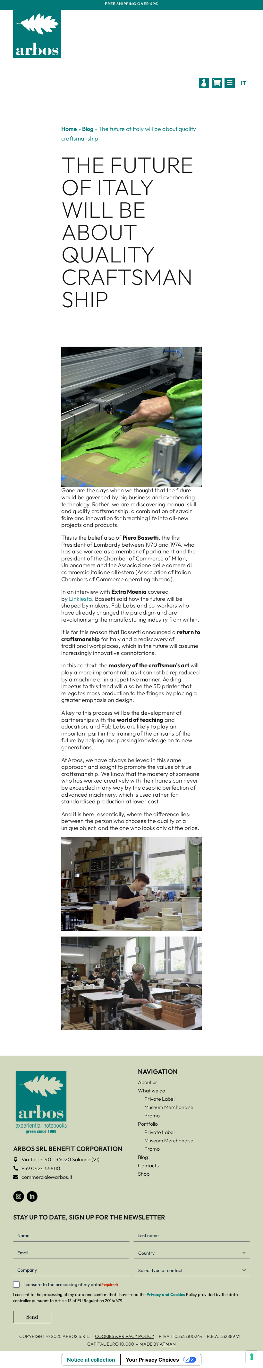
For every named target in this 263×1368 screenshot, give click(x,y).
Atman (168, 1344)
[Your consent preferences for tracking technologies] (252, 1357)
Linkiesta (80, 598)
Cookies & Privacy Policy (124, 1336)
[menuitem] (204, 83)
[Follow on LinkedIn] (32, 1196)
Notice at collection (91, 1359)
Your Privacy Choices (152, 1359)
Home (69, 129)
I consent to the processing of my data (70, 1284)
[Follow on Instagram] (18, 1196)
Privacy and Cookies (166, 1294)
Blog (87, 129)
